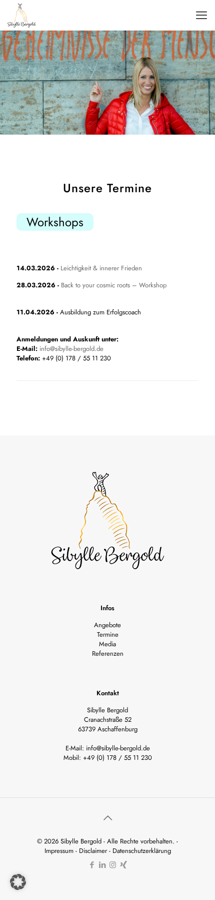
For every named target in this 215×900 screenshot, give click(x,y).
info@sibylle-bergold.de (72, 348)
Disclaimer (93, 850)
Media (107, 644)
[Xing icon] (123, 864)
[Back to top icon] (107, 818)
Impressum (59, 850)
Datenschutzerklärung (141, 850)
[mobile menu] (201, 15)
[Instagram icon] (112, 864)
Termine (107, 634)
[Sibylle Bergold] (22, 15)
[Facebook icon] (92, 864)
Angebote (107, 625)
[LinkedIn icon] (102, 864)
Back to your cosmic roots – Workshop (113, 285)
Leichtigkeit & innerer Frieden (101, 268)
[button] (18, 882)
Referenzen (108, 653)
